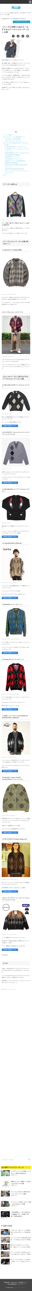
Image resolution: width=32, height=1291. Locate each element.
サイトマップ (21, 1284)
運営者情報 (6, 1282)
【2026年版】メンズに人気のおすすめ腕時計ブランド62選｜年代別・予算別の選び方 (20, 1214)
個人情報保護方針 (12, 1284)
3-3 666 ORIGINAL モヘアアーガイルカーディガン (17, 153)
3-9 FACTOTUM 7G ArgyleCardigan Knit (14, 169)
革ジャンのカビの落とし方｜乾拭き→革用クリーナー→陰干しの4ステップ (20, 1261)
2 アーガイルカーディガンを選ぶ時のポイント (14, 137)
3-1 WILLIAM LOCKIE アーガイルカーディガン (16, 147)
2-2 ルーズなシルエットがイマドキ (13, 141)
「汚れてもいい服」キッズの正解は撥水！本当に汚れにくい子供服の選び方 (20, 1232)
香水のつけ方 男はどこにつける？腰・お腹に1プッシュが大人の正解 (20, 1246)
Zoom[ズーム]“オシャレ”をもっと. (19, 1287)
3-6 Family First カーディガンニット (13, 159)
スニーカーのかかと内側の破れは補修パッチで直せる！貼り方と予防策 (20, 1238)
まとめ (4, 174)
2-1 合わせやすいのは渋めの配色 (12, 139)
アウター (18, 21)
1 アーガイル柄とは (7, 135)
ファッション (24, 21)
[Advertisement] (16, 110)
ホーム (1, 12)
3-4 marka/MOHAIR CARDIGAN (12, 155)
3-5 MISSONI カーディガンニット (13, 156)
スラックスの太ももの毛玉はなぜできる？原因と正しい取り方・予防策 (20, 1253)
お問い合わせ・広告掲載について (19, 1282)
